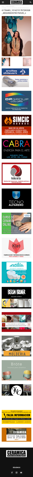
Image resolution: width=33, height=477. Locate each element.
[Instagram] (16, 472)
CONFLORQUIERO (10, 6)
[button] (3, 2)
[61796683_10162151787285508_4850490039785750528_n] (16, 56)
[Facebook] (12, 472)
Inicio (3, 6)
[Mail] (21, 472)
